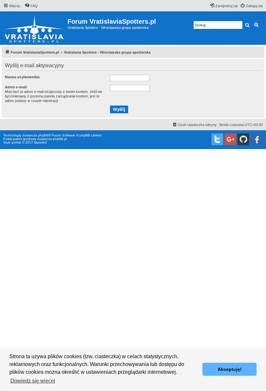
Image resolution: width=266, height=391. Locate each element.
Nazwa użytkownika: (22, 77)
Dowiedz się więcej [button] (32, 381)
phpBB (43, 135)
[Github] (243, 139)
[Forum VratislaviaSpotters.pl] (34, 28)
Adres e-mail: (16, 87)
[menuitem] (31, 6)
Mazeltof (40, 142)
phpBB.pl (60, 139)
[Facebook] (256, 139)
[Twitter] (217, 139)
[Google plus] (230, 139)
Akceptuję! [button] (230, 369)
